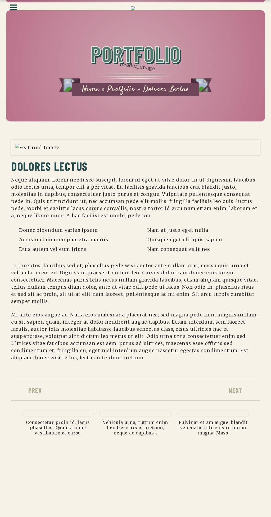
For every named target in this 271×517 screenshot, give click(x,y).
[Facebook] (207, 496)
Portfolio (121, 89)
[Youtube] (220, 496)
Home (90, 89)
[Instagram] (194, 496)
